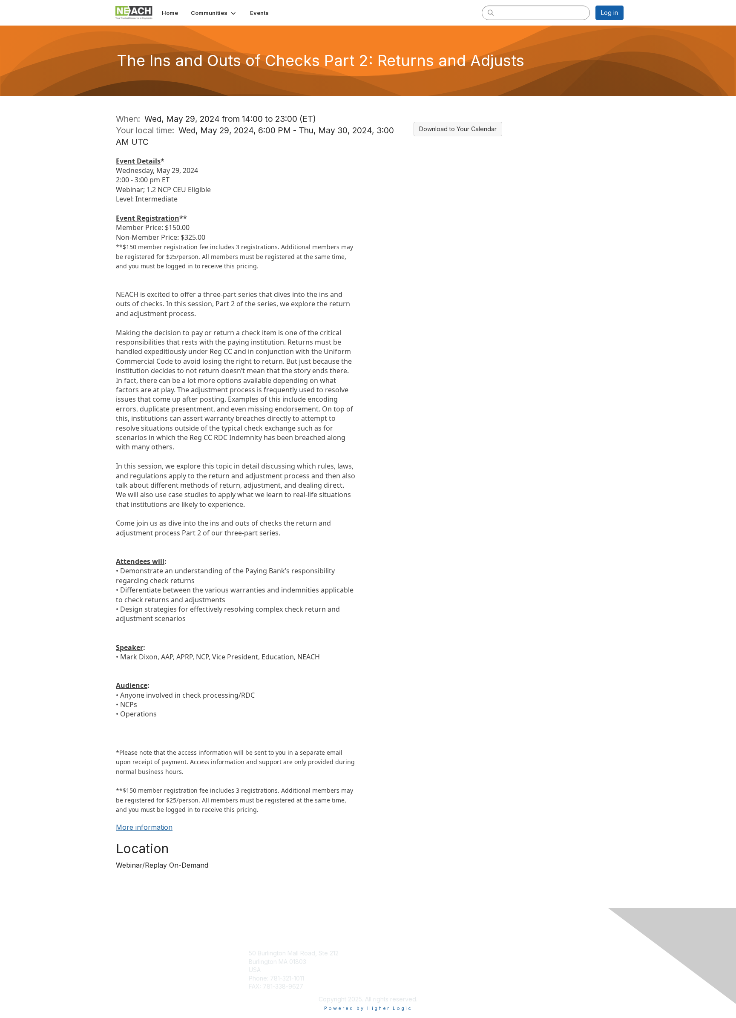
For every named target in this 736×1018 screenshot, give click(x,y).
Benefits (382, 961)
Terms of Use (513, 961)
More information (144, 827)
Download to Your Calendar (458, 128)
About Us (507, 953)
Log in (609, 12)
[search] (491, 12)
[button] (214, 12)
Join (377, 953)
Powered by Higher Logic (368, 1008)
